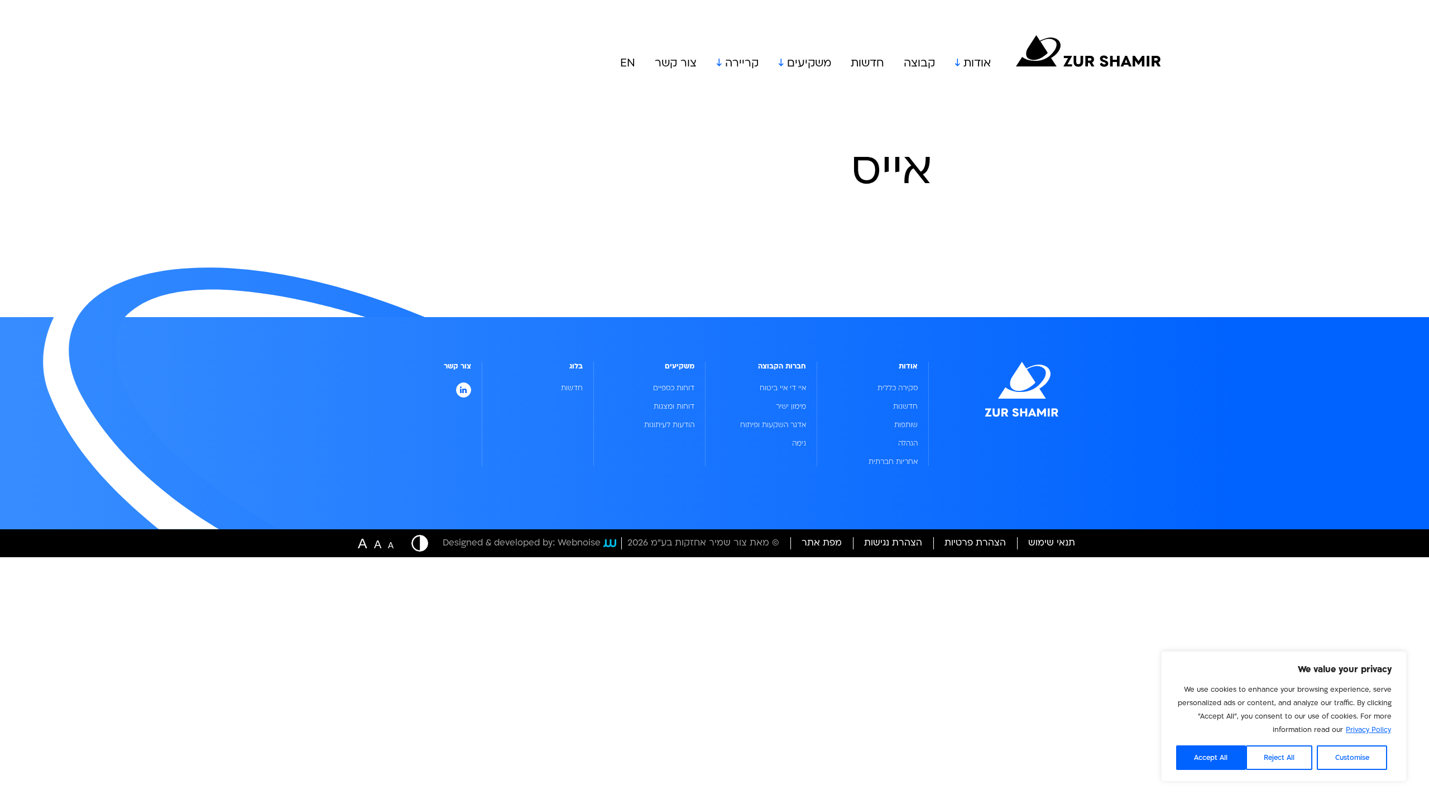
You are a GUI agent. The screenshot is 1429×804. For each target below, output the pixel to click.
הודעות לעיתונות (669, 424)
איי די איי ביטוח (783, 388)
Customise (1352, 757)
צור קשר (676, 63)
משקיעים (809, 63)
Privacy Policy (1368, 729)
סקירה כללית (897, 388)
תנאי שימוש (1051, 543)
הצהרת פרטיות (975, 543)
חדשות (867, 63)
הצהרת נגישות (893, 543)
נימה (799, 443)
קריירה (742, 63)
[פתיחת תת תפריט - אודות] (959, 63)
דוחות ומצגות (674, 406)
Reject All (1279, 757)
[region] (1284, 716)
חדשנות (905, 406)
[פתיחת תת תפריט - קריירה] (720, 63)
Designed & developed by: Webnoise (522, 543)
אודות (977, 63)
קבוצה (919, 63)
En (627, 63)
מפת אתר (822, 543)
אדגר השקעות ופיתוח (773, 424)
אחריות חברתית (893, 461)
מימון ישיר (791, 406)
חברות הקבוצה (782, 366)
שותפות (906, 424)
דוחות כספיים (673, 388)
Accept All (1210, 757)
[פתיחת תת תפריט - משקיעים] (782, 63)
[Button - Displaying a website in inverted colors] (414, 543)
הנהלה (908, 443)
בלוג (576, 366)
